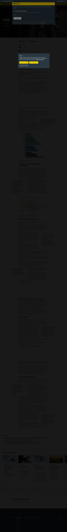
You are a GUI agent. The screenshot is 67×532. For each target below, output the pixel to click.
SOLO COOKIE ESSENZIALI (34, 62)
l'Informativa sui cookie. (40, 59)
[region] (34, 60)
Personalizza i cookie (24, 65)
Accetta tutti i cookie (24, 62)
